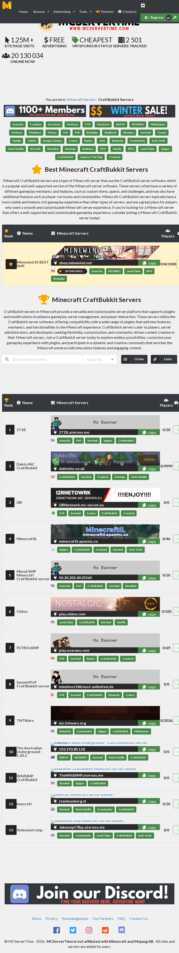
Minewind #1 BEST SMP (33, 264)
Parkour (16, 132)
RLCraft (35, 149)
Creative (35, 124)
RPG (131, 149)
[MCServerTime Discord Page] (122, 930)
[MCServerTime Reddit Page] (105, 930)
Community (137, 140)
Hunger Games (52, 140)
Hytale (117, 149)
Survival (146, 132)
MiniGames (158, 124)
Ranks (88, 140)
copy (152, 263)
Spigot (165, 149)
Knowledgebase (75, 918)
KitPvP (120, 124)
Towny (161, 132)
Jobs (102, 140)
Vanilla (16, 140)
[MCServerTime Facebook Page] (57, 930)
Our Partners (103, 918)
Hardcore (103, 124)
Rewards (117, 140)
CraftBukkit (65, 157)
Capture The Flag (91, 157)
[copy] (139, 263)
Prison (52, 132)
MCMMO (138, 124)
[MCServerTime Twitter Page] (73, 930)
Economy (54, 124)
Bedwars (87, 149)
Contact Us (139, 918)
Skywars (128, 132)
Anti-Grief (158, 140)
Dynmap (70, 149)
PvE (65, 132)
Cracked (114, 157)
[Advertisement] (89, 82)
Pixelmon (35, 132)
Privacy (52, 918)
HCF (103, 149)
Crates (73, 140)
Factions (72, 124)
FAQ (121, 918)
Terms (36, 918)
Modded (52, 149)
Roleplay (92, 132)
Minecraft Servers (81, 99)
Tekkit (32, 140)
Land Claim (147, 149)
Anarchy (18, 124)
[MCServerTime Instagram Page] (89, 930)
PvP (77, 132)
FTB (87, 124)
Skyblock (110, 132)
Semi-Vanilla (16, 149)
